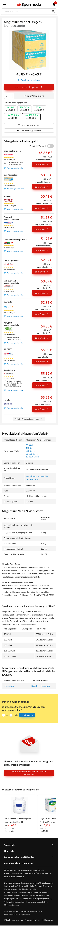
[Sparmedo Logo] (29, 5)
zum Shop (40, 164)
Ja (7, 715)
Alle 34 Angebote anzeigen (27, 419)
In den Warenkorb (34, 95)
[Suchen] (52, 11)
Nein (16, 715)
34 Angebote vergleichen (29, 80)
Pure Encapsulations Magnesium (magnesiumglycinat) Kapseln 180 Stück (19, 819)
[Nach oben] (53, 924)
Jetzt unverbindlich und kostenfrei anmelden (29, 773)
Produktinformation (31, 125)
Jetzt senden (27, 715)
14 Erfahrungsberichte (30, 130)
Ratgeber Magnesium (40, 686)
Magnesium (9, 686)
